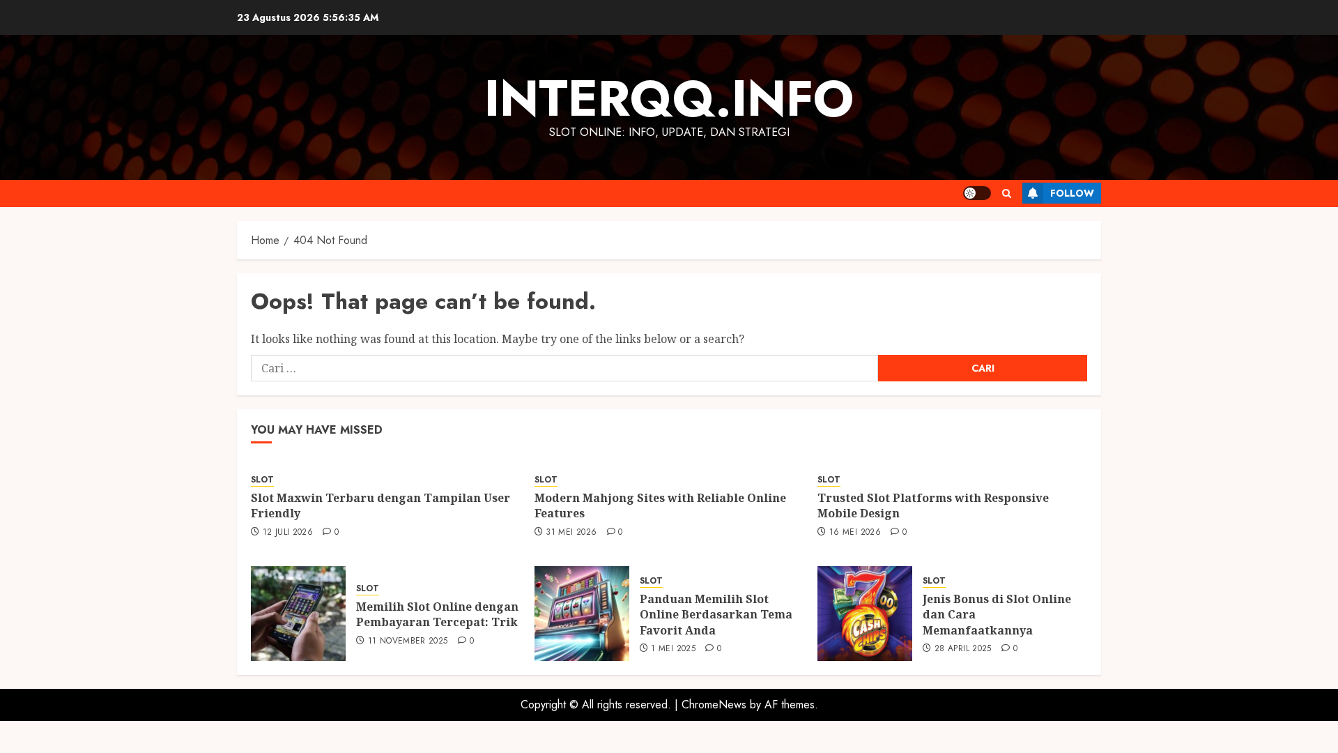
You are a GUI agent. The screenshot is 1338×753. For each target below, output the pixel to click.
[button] (1006, 193)
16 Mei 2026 (855, 532)
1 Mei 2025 (673, 649)
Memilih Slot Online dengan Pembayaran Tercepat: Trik (437, 614)
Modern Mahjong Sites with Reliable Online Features (660, 505)
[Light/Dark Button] (977, 193)
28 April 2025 (963, 649)
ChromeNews (714, 705)
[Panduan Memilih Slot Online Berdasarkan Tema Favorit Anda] (582, 613)
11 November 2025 (408, 641)
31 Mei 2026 (571, 532)
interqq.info (669, 98)
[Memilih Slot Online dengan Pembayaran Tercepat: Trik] (298, 613)
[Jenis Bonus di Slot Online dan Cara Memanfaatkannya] (864, 613)
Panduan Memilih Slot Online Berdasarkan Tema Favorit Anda (716, 614)
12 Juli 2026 (288, 532)
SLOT (262, 480)
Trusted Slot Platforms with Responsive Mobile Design (933, 505)
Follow (1072, 193)
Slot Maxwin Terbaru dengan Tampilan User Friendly (380, 505)
